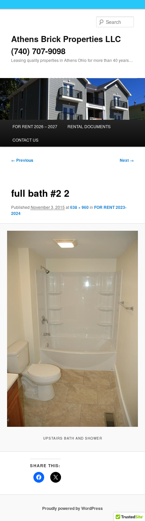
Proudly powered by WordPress (72, 508)
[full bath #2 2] (72, 329)
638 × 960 (79, 207)
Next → (127, 160)
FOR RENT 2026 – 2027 (34, 126)
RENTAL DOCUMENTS (89, 126)
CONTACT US (25, 140)
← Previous (22, 160)
